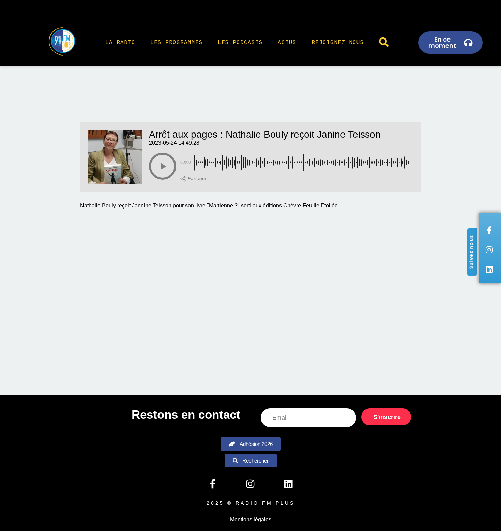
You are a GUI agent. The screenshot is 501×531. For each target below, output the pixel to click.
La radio (120, 43)
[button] (162, 166)
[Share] (193, 179)
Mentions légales (250, 519)
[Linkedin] (288, 484)
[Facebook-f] (212, 484)
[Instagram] (250, 484)
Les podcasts (240, 43)
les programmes (176, 43)
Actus (287, 43)
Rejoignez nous (338, 43)
